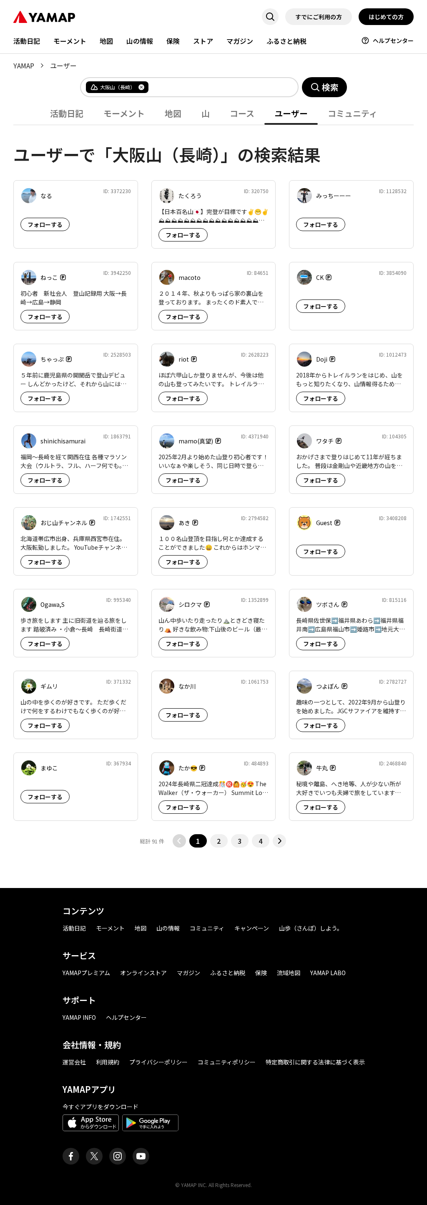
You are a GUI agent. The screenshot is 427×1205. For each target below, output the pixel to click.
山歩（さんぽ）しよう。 (311, 928)
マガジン (239, 41)
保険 (173, 41)
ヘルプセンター (393, 40)
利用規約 (107, 1062)
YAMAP (23, 65)
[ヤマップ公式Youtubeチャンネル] (141, 1156)
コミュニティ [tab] (352, 113)
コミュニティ (207, 928)
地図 (106, 41)
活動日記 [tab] (66, 113)
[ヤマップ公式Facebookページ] (71, 1156)
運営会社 (74, 1062)
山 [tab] (205, 113)
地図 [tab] (173, 113)
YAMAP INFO (79, 1017)
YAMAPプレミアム (86, 973)
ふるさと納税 (286, 41)
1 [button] (198, 841)
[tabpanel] (213, 486)
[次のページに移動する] (279, 841)
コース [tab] (242, 113)
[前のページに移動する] (179, 841)
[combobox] (216, 87)
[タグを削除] (141, 87)
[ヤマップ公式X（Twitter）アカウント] (94, 1156)
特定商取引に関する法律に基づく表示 (315, 1062)
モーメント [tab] (124, 113)
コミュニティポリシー (227, 1062)
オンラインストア (143, 973)
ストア (203, 41)
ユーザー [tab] (291, 113)
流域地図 (288, 973)
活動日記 (26, 41)
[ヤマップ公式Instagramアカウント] (117, 1156)
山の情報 (139, 41)
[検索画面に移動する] (270, 16)
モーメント (69, 41)
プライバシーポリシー (158, 1062)
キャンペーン (251, 928)
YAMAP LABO (328, 973)
